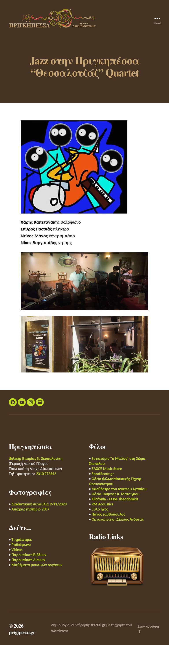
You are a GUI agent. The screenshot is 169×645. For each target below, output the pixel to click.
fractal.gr (98, 625)
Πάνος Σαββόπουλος (108, 514)
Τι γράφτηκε (21, 540)
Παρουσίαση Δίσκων (28, 560)
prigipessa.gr (22, 632)
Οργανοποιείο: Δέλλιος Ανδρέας (117, 520)
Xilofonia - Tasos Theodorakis (115, 499)
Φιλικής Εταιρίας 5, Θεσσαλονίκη (35, 459)
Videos (16, 550)
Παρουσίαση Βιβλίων (28, 555)
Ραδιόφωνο (21, 545)
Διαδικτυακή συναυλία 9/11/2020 (38, 504)
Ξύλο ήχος (100, 509)
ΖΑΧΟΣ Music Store (107, 469)
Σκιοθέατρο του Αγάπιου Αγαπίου (119, 489)
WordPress (59, 631)
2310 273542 (46, 474)
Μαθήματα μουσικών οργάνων (36, 565)
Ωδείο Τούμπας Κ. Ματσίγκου (115, 494)
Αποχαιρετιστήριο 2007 (30, 509)
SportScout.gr (103, 474)
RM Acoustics (102, 504)
